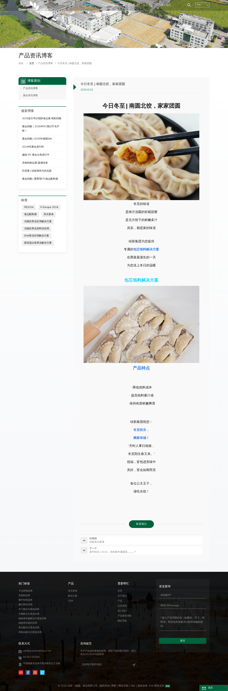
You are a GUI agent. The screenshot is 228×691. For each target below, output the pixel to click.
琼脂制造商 (24, 596)
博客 (113, 686)
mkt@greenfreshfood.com (37, 651)
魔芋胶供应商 (25, 605)
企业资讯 (148, 5)
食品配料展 (30, 214)
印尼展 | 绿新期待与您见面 (36, 171)
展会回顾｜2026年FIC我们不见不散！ (40, 128)
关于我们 (89, 5)
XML (133, 686)
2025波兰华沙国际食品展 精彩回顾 (41, 118)
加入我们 (166, 5)
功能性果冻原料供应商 (36, 229)
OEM (70, 601)
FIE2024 (28, 207)
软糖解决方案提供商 (29, 614)
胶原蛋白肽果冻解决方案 (38, 243)
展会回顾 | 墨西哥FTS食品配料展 (40, 179)
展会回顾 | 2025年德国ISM (37, 139)
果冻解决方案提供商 (29, 628)
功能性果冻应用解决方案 (38, 221)
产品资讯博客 (45, 63)
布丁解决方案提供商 (29, 609)
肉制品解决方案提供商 (30, 632)
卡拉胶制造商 (25, 591)
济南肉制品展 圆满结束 (35, 163)
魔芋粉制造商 (25, 600)
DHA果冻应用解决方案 (36, 236)
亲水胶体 (49, 214)
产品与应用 (108, 5)
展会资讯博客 (30, 95)
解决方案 (72, 596)
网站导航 (122, 621)
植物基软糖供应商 (28, 623)
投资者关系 (129, 5)
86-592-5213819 (31, 657)
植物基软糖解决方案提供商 (32, 619)
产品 (120, 601)
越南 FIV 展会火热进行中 (36, 155)
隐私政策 (143, 686)
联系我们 (141, 524)
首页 (31, 63)
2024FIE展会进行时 (33, 147)
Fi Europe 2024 (49, 207)
